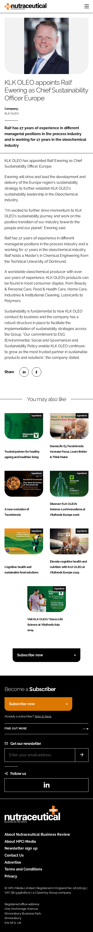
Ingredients (37, 415)
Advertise (13, 862)
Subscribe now (30, 655)
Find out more (16, 728)
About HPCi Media (20, 841)
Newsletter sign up (21, 848)
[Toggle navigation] (86, 6)
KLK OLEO (12, 113)
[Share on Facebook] (36, 372)
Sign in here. (43, 716)
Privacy (11, 876)
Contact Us (14, 855)
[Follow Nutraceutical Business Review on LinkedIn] (46, 786)
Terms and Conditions (23, 869)
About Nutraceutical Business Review (37, 834)
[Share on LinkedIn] (24, 372)
